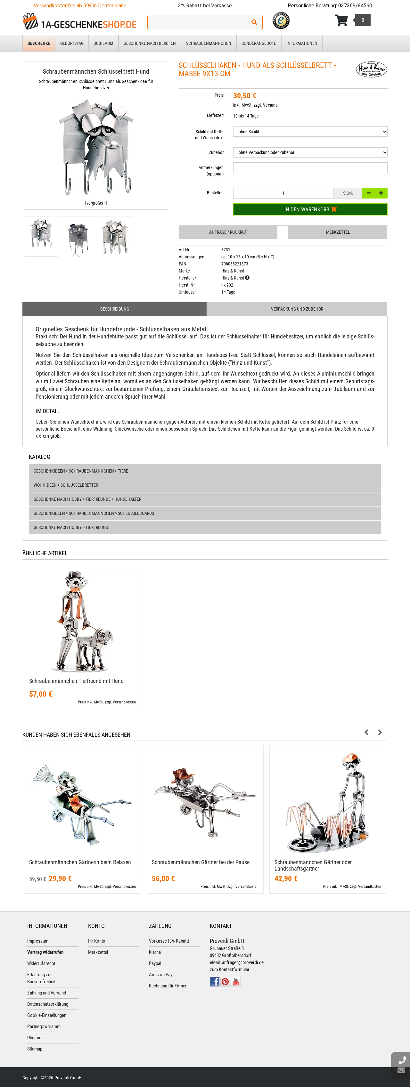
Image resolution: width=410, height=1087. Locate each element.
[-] (368, 193)
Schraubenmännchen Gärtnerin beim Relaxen (80, 862)
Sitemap (34, 1049)
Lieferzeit (215, 115)
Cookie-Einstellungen (46, 1015)
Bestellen (215, 192)
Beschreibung (114, 309)
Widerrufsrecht (41, 963)
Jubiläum (103, 43)
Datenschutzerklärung (47, 1004)
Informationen (301, 43)
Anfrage (228, 232)
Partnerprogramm (44, 1026)
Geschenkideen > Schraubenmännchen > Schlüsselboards (94, 513)
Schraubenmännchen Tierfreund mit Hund (76, 680)
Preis (219, 95)
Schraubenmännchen (208, 43)
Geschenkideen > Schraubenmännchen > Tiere (81, 471)
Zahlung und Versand (46, 993)
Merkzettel (338, 232)
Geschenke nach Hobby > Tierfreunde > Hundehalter (87, 499)
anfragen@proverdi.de (243, 962)
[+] (381, 193)
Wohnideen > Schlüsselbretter (66, 485)
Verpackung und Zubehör (297, 309)
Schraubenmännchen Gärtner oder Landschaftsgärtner (313, 865)
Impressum (37, 941)
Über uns (35, 1038)
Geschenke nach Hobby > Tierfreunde (72, 527)
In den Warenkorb (307, 209)
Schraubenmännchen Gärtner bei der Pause (201, 862)
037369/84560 (355, 6)
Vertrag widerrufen (45, 952)
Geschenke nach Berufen (150, 43)
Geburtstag (72, 43)
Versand (270, 105)
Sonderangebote (259, 43)
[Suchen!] (254, 22)
